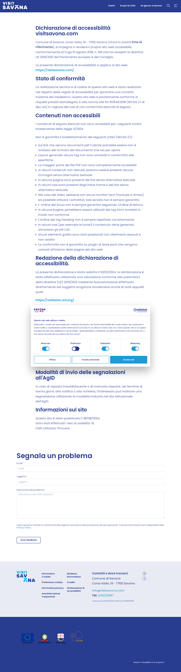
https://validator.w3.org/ (55, 300)
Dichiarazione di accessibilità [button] (75, 589)
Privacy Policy (24, 527)
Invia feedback (29, 539)
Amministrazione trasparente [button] (51, 595)
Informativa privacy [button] (53, 588)
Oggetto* (22, 476)
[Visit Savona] (15, 5)
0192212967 (106, 595)
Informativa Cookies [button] (48, 575)
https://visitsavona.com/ (55, 70)
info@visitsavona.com (108, 590)
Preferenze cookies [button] (52, 582)
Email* (20, 463)
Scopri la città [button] (127, 5)
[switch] (75, 349)
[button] (168, 5)
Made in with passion (149, 662)
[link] (146, 573)
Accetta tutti (128, 360)
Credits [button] (71, 582)
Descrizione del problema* (31, 490)
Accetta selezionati (90, 360)
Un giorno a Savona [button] (151, 5)
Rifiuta (52, 360)
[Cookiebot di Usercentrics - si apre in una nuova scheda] (135, 310)
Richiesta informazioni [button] (74, 575)
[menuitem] (111, 5)
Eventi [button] (111, 5)
